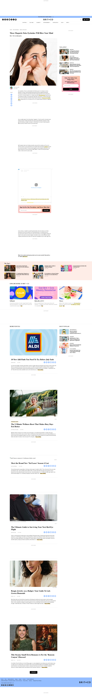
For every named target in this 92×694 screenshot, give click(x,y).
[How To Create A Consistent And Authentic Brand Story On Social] (64, 332)
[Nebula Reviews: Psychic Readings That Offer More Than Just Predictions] (64, 65)
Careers (20, 679)
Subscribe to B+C (39, 301)
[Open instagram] (7, 19)
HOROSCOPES (55, 22)
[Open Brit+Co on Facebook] (2, 685)
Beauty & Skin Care (23, 29)
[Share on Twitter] (11, 99)
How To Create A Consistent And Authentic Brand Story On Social (75, 332)
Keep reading (40, 369)
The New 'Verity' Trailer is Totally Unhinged (50, 266)
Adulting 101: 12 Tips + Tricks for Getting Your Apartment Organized (75, 339)
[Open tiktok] (13, 19)
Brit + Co (13, 596)
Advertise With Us (11, 679)
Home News (72, 336)
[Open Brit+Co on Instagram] (5, 685)
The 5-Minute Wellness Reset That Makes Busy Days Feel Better (32, 425)
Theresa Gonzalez (15, 429)
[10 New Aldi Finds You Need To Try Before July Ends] (33, 342)
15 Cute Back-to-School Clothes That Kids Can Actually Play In (52, 274)
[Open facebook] (3, 19)
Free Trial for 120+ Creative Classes (44, 16)
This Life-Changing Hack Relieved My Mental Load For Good (75, 72)
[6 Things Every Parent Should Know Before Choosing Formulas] (64, 51)
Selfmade (12, 301)
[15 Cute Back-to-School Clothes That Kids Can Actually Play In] (38, 276)
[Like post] (11, 105)
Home (11, 29)
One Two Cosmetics (30, 202)
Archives (30, 680)
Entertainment (46, 22)
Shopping (24, 22)
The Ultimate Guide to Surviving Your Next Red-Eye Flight (32, 528)
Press (6, 679)
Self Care (31, 22)
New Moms (72, 49)
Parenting (71, 69)
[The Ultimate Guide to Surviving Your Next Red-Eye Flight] (33, 508)
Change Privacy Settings (37, 680)
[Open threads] (11, 19)
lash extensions (42, 95)
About (2, 679)
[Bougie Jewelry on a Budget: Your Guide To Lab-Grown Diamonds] (64, 58)
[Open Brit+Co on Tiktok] (11, 685)
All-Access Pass (77, 303)
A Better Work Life (73, 329)
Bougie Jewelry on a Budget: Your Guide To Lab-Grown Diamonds (75, 58)
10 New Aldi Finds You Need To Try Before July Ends (32, 359)
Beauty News (72, 56)
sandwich (46, 146)
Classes (61, 301)
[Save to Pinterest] (11, 97)
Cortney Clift (17, 87)
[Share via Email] (11, 101)
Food (62, 22)
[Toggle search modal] (81, 19)
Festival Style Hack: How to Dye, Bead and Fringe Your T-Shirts (75, 351)
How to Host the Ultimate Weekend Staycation (75, 345)
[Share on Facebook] (11, 95)
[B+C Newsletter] (46, 293)
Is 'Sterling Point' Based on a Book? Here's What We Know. (22, 274)
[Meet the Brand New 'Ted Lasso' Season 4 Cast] (23, 458)
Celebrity (38, 22)
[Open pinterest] (5, 19)
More (67, 22)
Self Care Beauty (16, 29)
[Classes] (70, 293)
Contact (24, 679)
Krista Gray (14, 532)
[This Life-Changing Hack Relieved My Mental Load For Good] (64, 71)
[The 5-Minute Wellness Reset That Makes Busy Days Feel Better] (33, 403)
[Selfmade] (21, 293)
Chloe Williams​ (14, 466)
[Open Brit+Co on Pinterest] (3, 685)
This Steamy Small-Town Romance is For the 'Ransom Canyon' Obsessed (22, 266)
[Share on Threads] (11, 103)
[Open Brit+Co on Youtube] (7, 685)
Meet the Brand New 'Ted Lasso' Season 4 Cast (30, 463)
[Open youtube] (9, 19)
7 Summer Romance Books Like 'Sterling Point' (79, 266)
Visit (21, 305)
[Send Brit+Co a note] (16, 19)
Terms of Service (19, 680)
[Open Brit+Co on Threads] (9, 685)
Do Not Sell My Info (30, 679)
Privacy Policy (25, 680)
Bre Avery (13, 362)
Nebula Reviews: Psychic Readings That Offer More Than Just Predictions (75, 65)
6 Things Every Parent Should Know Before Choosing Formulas (74, 52)
